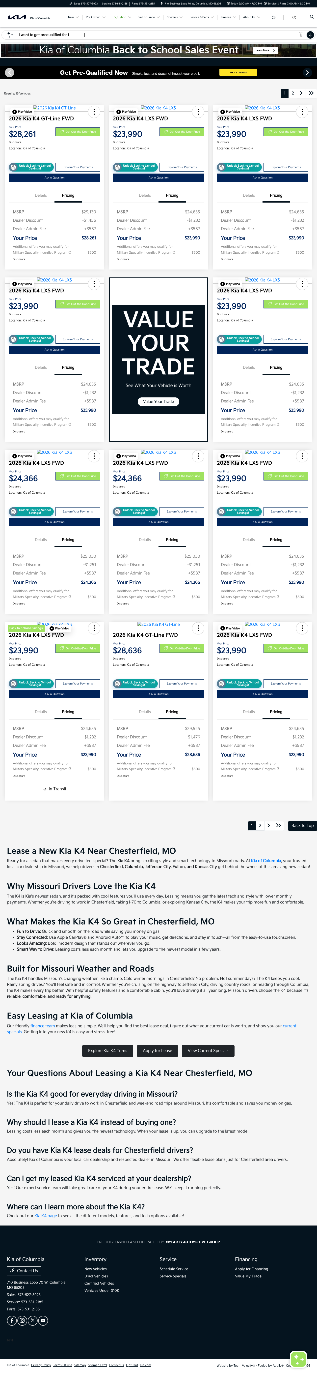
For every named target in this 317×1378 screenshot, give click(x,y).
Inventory (95, 1259)
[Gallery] (158, 72)
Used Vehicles (96, 1276)
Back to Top (302, 825)
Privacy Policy (41, 1365)
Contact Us (27, 1271)
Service (168, 1259)
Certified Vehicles (99, 1283)
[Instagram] (22, 1321)
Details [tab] (41, 195)
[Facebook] (12, 1321)
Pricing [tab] (68, 195)
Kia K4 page (45, 1216)
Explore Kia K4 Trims (107, 1050)
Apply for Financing (251, 1269)
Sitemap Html (97, 1365)
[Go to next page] (301, 93)
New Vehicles (95, 1269)
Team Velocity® (244, 1366)
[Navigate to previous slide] (3, 72)
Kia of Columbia (266, 861)
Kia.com (145, 1365)
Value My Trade (248, 1276)
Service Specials (173, 1276)
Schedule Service (174, 1269)
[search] (312, 17)
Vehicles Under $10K (101, 1290)
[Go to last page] (311, 93)
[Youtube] (43, 1321)
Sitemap (80, 1365)
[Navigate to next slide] (313, 72)
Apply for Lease (157, 1050)
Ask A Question (55, 177)
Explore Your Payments (78, 167)
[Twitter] (33, 1321)
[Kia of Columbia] (29, 17)
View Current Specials (208, 1050)
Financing (246, 1259)
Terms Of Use (62, 1365)
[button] (22, 111)
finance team (42, 1026)
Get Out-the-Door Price (81, 131)
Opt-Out (132, 1365)
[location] (162, 3)
